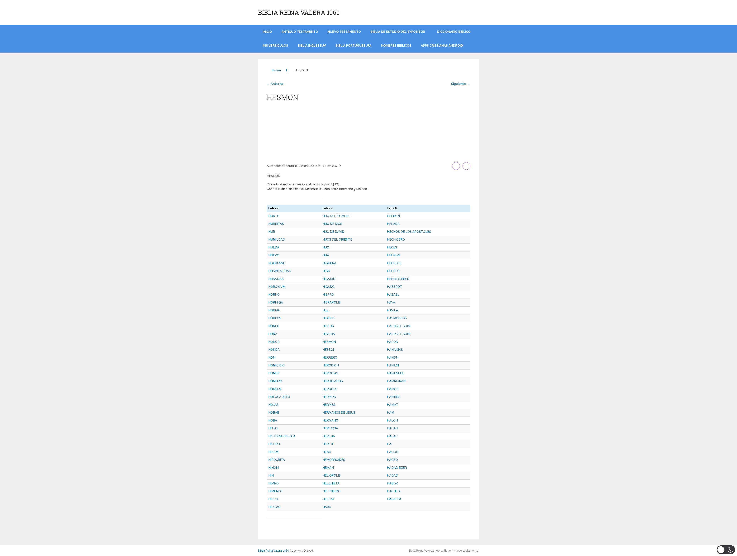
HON (271, 357)
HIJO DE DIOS (332, 224)
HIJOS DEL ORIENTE (337, 239)
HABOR (392, 483)
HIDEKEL (329, 318)
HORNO (274, 294)
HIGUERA (329, 263)
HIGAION (328, 279)
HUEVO (273, 255)
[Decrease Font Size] (466, 166)
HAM (390, 412)
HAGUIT (393, 452)
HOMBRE (275, 389)
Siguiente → (460, 84)
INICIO (267, 32)
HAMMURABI (396, 381)
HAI (389, 444)
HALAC (392, 436)
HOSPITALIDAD (279, 271)
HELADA (393, 224)
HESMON (329, 342)
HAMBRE (393, 397)
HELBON (393, 216)
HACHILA (394, 491)
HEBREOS (394, 263)
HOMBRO (275, 381)
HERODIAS (330, 373)
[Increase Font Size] (456, 166)
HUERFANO (276, 263)
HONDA (274, 349)
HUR (271, 231)
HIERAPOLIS (331, 302)
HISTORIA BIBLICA (281, 436)
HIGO (326, 271)
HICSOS (328, 326)
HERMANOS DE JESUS (338, 412)
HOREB (273, 326)
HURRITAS (276, 224)
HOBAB (273, 412)
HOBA (272, 420)
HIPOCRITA (276, 460)
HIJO (325, 247)
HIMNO (273, 483)
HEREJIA (328, 436)
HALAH (392, 428)
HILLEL (273, 499)
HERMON (329, 397)
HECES (392, 247)
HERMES (328, 405)
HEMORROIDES (333, 460)
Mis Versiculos (275, 45)
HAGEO (392, 460)
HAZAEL (393, 294)
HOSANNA (276, 279)
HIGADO (328, 287)
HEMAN (328, 467)
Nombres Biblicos (396, 45)
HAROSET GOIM (399, 326)
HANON (392, 357)
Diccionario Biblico (454, 32)
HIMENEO (275, 491)
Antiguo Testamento (300, 32)
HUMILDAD (276, 239)
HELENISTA (331, 483)
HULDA (273, 247)
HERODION (330, 365)
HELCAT (328, 499)
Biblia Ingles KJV (312, 45)
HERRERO (329, 357)
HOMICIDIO (276, 365)
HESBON (328, 349)
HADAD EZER (397, 467)
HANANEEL (395, 373)
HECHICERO (396, 239)
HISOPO (274, 444)
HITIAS (273, 428)
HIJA (325, 255)
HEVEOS (328, 334)
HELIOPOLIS (331, 475)
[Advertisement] (368, 133)
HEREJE (328, 444)
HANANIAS (395, 349)
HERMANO (330, 420)
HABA (326, 507)
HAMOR (392, 389)
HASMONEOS (397, 318)
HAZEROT (394, 287)
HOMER (274, 373)
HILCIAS (274, 507)
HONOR (274, 342)
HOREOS (274, 318)
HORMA (274, 310)
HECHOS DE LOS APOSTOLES (409, 231)
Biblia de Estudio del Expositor (397, 32)
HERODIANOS (332, 381)
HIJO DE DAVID (333, 231)
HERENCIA (330, 428)
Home (276, 70)
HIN (271, 475)
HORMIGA (275, 302)
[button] (726, 549)
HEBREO (393, 271)
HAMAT (392, 405)
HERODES (329, 389)
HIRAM (273, 452)
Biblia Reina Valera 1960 (299, 12)
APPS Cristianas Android (442, 45)
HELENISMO (331, 491)
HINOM (273, 467)
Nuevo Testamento (344, 32)
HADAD (392, 475)
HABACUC (394, 499)
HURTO (273, 216)
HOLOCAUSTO (279, 397)
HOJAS (273, 405)
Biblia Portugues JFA (353, 45)
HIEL (325, 310)
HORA (272, 334)
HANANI (393, 365)
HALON (392, 420)
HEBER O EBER (398, 279)
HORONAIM (276, 287)
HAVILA (392, 310)
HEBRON (393, 255)
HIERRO (328, 294)
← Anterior (275, 84)
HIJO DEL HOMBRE (336, 216)
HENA (326, 452)
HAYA (391, 302)
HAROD (392, 342)
